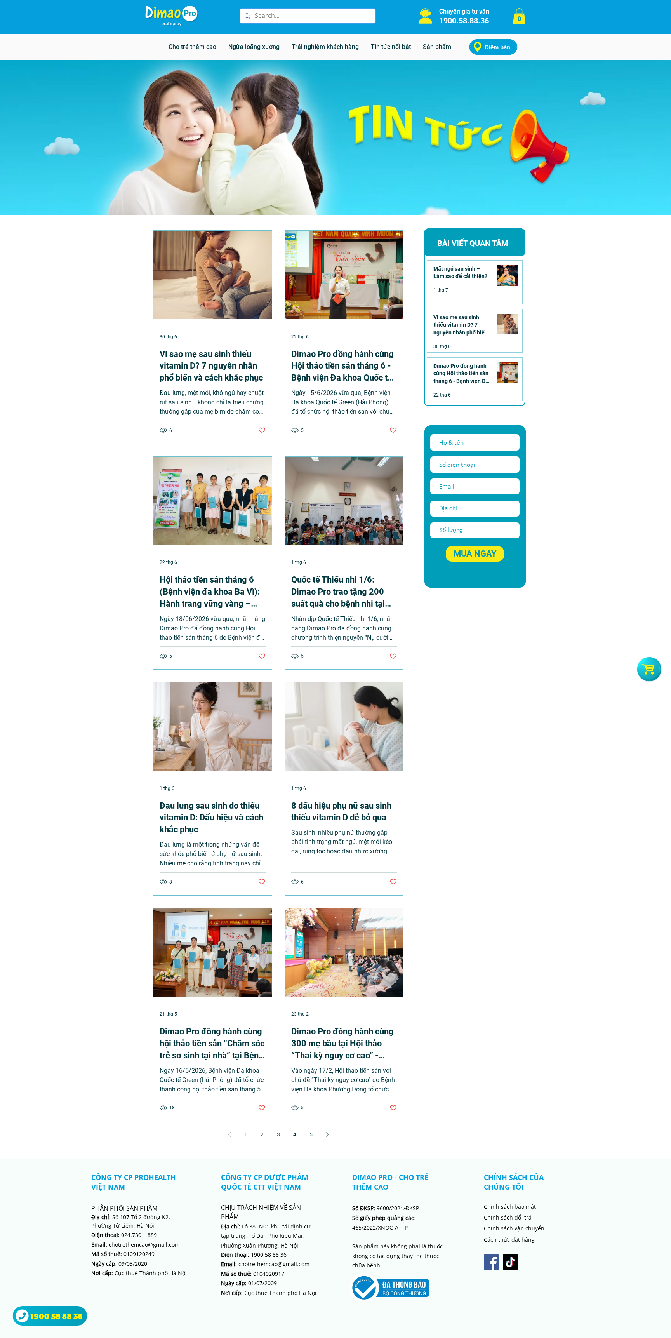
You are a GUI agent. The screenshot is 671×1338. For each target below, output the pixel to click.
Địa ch (229, 1226)
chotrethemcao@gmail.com (135, 1244)
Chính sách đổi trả (508, 1217)
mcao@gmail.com (286, 1264)
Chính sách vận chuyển (514, 1228)
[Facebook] (491, 1262)
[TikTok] (510, 1262)
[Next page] (327, 1134)
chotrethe (242, 1264)
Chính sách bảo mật (510, 1206)
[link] (519, 16)
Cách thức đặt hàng (509, 1239)
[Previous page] (229, 1134)
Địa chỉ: (101, 1217)
